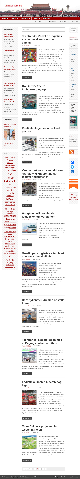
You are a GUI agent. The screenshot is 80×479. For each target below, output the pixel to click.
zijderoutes (10, 265)
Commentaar (24, 18)
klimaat (12, 227)
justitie (6, 227)
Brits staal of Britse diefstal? (9, 101)
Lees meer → (27, 77)
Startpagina (4, 18)
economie (10, 204)
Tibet (12, 251)
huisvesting (13, 221)
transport (13, 253)
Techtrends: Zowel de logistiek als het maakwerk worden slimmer (42, 39)
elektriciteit (10, 206)
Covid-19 (10, 196)
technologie (10, 248)
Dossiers (35, 18)
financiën (10, 213)
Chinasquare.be (29, 477)
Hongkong (11, 219)
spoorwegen (10, 244)
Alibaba (10, 160)
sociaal (10, 241)
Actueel (13, 18)
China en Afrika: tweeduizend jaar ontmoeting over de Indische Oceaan (9, 52)
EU (14, 209)
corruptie (10, 193)
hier (72, 137)
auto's (10, 162)
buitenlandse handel (10, 174)
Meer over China (50, 21)
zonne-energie (10, 267)
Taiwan (13, 246)
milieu (12, 239)
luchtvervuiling (10, 232)
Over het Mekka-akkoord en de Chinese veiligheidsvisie (9, 84)
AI (14, 157)
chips (11, 190)
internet (12, 224)
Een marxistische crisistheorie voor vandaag (73, 53)
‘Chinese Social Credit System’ (73, 86)
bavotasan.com (74, 477)
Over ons (38, 21)
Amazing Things (10, 477)
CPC (9, 198)
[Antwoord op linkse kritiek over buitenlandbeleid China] (9, 134)
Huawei (6, 222)
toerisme (7, 253)
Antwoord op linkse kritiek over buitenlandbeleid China (10, 126)
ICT (5, 225)
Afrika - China (9, 157)
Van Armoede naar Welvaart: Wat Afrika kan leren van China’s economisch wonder (73, 69)
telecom (8, 251)
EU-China (10, 211)
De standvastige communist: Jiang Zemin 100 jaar (10, 68)
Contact (75, 21)
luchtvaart (10, 229)
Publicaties (46, 18)
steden (8, 246)
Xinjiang (10, 263)
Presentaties (64, 21)
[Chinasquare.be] (40, 8)
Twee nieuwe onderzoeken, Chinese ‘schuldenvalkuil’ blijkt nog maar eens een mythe (9, 35)
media (10, 234)
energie (8, 209)
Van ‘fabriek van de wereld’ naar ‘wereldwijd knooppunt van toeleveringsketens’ (43, 173)
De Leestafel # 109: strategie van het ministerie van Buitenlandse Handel (9, 145)
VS (7, 256)
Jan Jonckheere (27, 45)
